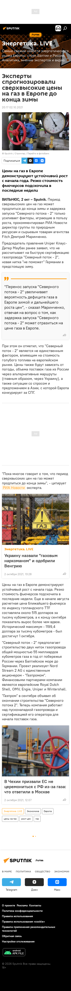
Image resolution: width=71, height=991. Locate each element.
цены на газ (10, 818)
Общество (42, 871)
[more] (64, 335)
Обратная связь (12, 936)
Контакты (35, 905)
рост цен (26, 818)
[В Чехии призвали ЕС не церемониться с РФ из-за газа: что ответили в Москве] (35, 750)
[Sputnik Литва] (12, 30)
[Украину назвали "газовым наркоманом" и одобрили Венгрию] (35, 519)
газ (37, 818)
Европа (48, 811)
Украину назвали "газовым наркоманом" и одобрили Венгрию (31, 560)
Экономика (33, 811)
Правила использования (17, 916)
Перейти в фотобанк (38, 153)
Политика (23, 871)
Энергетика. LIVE (18, 549)
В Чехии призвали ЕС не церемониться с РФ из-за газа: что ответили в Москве (35, 786)
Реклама (22, 905)
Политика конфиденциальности (22, 911)
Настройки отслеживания (18, 941)
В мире (7, 871)
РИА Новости (14, 487)
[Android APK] (14, 952)
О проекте (8, 905)
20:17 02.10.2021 (12, 107)
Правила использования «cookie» (23, 921)
